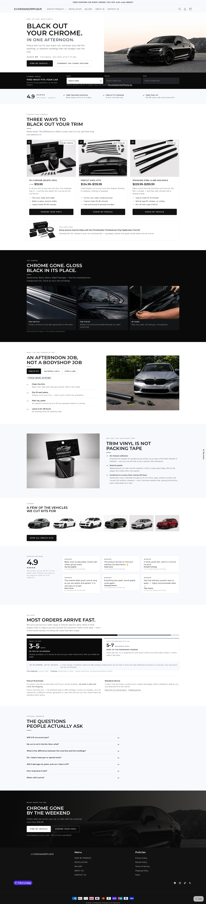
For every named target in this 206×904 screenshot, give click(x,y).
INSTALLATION (81, 862)
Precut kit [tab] (34, 371)
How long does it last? (37, 771)
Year (145, 76)
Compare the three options (72, 63)
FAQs (137, 875)
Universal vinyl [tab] (52, 371)
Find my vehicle (40, 63)
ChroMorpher (97, 903)
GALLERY (78, 866)
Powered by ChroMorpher (111, 903)
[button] (56, 9)
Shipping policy (134, 690)
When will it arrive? (35, 777)
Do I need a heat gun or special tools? (44, 757)
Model (107, 76)
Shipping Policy (141, 871)
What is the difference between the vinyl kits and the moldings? (56, 751)
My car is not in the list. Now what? (43, 744)
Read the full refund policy (116, 690)
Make (69, 76)
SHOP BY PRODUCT (83, 858)
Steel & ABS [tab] (70, 371)
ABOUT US (79, 871)
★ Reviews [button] (204, 454)
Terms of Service (142, 866)
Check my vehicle (103, 212)
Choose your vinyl (51, 212)
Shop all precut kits (41, 538)
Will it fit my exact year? (38, 737)
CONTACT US (80, 875)
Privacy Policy (141, 858)
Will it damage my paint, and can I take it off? (48, 764)
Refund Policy (141, 862)
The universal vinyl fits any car (120, 85)
